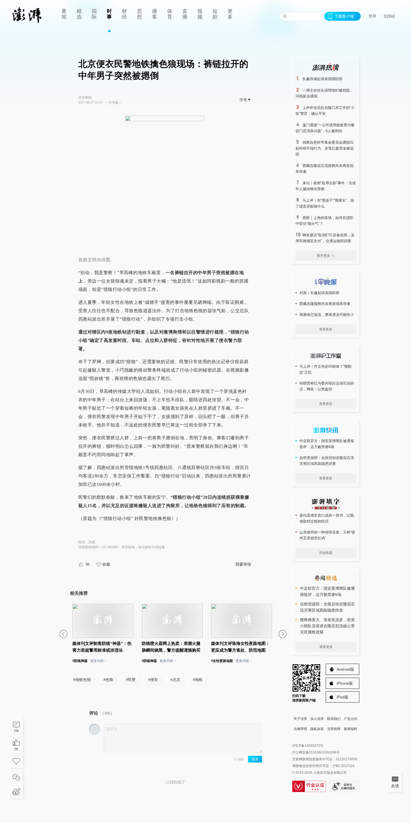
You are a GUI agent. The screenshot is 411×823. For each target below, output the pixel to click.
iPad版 (342, 697)
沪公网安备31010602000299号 (316, 752)
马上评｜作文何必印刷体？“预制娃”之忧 (325, 369)
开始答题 (325, 553)
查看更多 (325, 329)
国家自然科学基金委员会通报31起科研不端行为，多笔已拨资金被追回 (325, 148)
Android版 (345, 669)
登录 (372, 16)
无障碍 (389, 16)
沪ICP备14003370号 (307, 746)
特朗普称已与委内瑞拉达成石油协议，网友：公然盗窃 (326, 386)
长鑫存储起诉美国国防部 (322, 79)
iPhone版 (345, 683)
